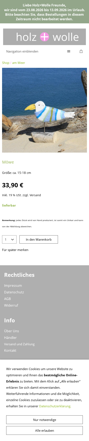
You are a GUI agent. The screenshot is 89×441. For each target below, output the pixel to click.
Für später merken (15, 250)
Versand (35, 195)
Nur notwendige (44, 420)
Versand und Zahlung (19, 344)
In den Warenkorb (39, 239)
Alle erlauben (44, 430)
